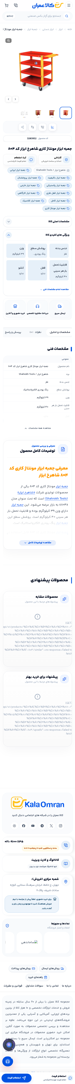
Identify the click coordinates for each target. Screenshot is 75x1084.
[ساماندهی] (29, 942)
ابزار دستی (48, 29)
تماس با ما (53, 986)
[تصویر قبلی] (15, 99)
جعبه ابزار (32, 29)
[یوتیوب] (33, 826)
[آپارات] (14, 826)
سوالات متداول (34, 986)
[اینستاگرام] (60, 826)
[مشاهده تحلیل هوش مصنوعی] (9, 1045)
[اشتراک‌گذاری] (22, 127)
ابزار (60, 29)
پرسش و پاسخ (13, 332)
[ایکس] (51, 826)
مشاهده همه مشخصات (39, 428)
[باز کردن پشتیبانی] (7, 1061)
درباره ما (66, 986)
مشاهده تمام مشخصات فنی (54, 289)
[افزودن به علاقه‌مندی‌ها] (42, 127)
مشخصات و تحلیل (60, 332)
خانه (70, 29)
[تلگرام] (42, 826)
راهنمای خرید (35, 977)
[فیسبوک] (24, 826)
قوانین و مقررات (13, 986)
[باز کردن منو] (69, 5)
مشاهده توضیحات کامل (39, 543)
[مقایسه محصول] (32, 127)
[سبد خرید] (6, 5)
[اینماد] (57, 942)
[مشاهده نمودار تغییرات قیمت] (52, 127)
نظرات (35, 332)
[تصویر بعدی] (8, 99)
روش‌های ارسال (51, 968)
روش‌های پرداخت (21, 968)
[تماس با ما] (16, 5)
